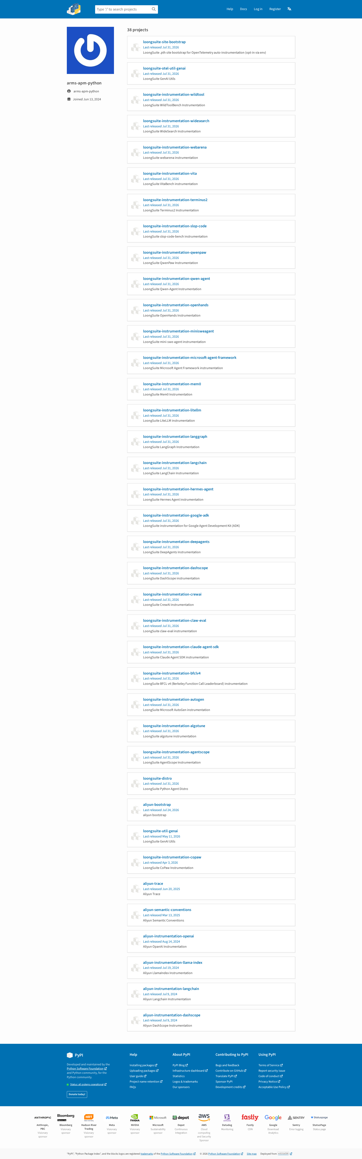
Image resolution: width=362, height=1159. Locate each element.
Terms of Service (269, 1065)
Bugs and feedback (227, 1065)
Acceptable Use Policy (273, 1087)
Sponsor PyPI (224, 1081)
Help (230, 9)
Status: (86, 1084)
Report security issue (272, 1071)
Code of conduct (269, 1076)
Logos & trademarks (185, 1081)
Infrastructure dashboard (188, 1071)
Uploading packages (142, 1071)
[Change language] (289, 9)
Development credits (229, 1087)
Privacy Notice (268, 1081)
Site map (252, 1154)
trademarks (147, 1154)
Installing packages (142, 1065)
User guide (136, 1076)
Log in (258, 9)
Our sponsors (181, 1087)
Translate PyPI (225, 1076)
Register (275, 9)
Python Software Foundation (85, 1068)
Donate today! (77, 1094)
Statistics (179, 1076)
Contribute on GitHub (229, 1071)
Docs (243, 9)
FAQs (133, 1087)
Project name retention (144, 1081)
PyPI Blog (179, 1065)
